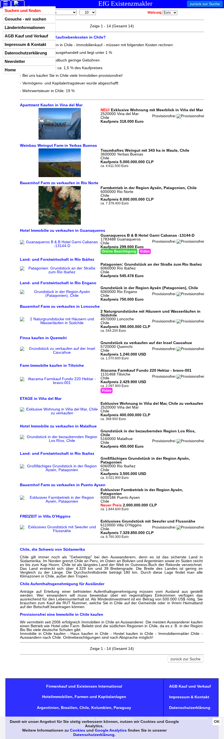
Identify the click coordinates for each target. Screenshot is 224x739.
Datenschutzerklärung (26, 53)
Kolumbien (101, 707)
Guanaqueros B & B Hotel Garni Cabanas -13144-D (147, 235)
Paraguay (122, 707)
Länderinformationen (25, 27)
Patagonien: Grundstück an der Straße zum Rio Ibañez (151, 264)
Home (10, 70)
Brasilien (69, 707)
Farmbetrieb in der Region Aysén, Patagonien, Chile (149, 188)
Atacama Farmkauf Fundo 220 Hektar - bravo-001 (146, 370)
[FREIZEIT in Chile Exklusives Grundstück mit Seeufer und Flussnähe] (59, 531)
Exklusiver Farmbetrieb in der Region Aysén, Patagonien (142, 492)
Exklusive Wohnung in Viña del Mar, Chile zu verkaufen (152, 403)
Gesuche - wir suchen (25, 19)
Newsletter (15, 61)
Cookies (77, 730)
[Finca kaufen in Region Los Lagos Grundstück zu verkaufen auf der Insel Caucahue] (59, 352)
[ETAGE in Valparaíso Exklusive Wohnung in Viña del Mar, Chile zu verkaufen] (59, 413)
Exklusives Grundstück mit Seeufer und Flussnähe (148, 521)
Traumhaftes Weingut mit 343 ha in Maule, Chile (145, 150)
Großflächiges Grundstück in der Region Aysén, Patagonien (145, 460)
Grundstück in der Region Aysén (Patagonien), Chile (149, 288)
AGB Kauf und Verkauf (26, 36)
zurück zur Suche (205, 4)
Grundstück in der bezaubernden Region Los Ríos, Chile (148, 433)
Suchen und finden (23, 10)
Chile (84, 707)
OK (217, 721)
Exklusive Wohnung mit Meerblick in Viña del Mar (152, 110)
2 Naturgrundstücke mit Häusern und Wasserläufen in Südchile (151, 313)
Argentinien (48, 707)
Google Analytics (111, 730)
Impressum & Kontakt (25, 44)
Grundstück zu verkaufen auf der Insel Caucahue (146, 343)
